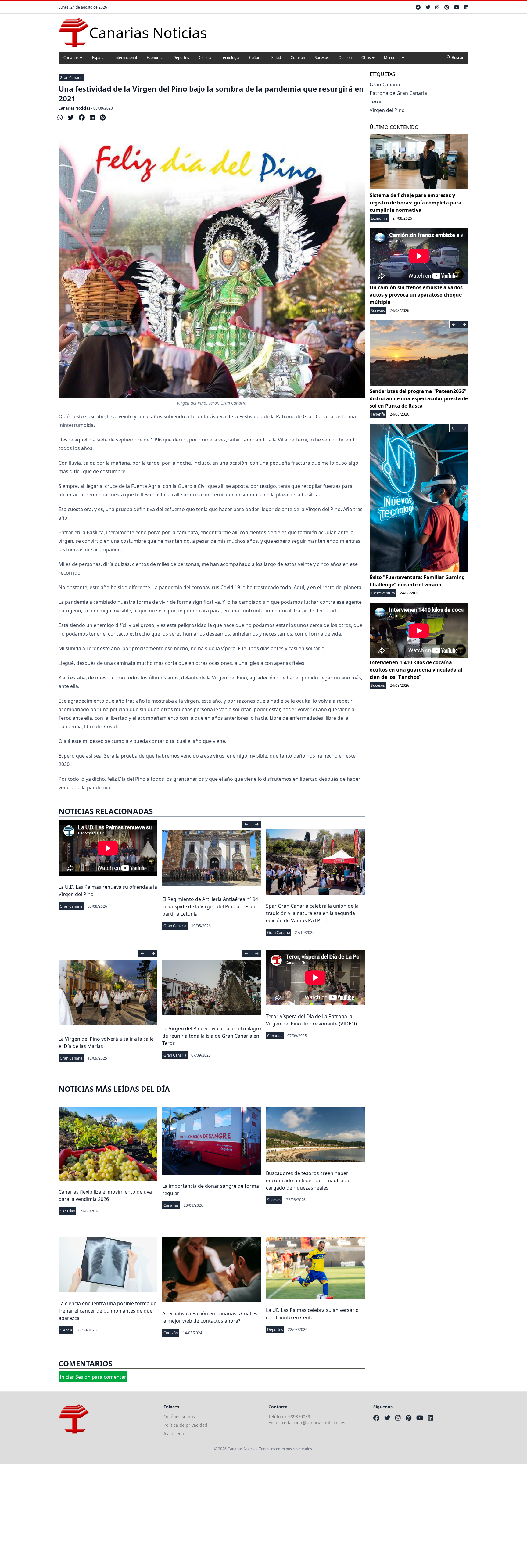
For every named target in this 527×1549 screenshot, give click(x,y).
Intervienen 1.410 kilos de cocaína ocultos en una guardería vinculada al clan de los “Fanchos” (416, 669)
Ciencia (205, 57)
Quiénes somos (179, 1416)
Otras (366, 57)
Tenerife (378, 414)
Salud (276, 57)
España (98, 57)
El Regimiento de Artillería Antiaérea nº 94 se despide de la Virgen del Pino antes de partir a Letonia (210, 906)
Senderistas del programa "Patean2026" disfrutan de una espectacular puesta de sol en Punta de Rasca (419, 398)
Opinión (345, 57)
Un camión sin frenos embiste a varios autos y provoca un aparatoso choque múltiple (416, 294)
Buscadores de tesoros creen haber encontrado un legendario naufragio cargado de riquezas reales (308, 1180)
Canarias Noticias (74, 108)
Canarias (71, 57)
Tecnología (230, 57)
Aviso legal (174, 1433)
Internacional (125, 57)
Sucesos (322, 57)
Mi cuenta (392, 57)
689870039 (299, 1416)
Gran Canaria (71, 77)
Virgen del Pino (387, 110)
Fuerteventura (383, 593)
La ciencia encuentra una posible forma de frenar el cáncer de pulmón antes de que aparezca (107, 1310)
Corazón (298, 57)
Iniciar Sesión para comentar (93, 1377)
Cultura (255, 57)
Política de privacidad (185, 1425)
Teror (376, 101)
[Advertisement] (183, 1506)
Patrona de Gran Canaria (398, 93)
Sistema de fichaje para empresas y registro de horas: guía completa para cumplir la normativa (415, 202)
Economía (155, 57)
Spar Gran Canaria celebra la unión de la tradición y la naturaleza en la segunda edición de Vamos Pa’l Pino (312, 913)
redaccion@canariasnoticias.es (313, 1422)
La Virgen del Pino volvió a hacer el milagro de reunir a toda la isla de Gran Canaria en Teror (211, 1035)
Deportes (181, 57)
